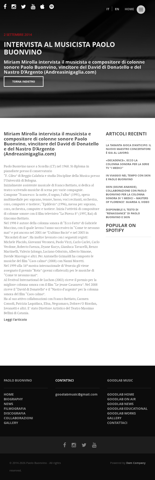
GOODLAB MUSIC (120, 380)
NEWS (8, 404)
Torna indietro (23, 81)
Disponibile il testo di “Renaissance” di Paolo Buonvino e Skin (123, 213)
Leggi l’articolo (15, 319)
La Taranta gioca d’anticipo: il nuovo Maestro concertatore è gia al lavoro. (128, 149)
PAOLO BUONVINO (18, 380)
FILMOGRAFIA (15, 408)
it (107, 9)
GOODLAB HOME (120, 394)
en (117, 9)
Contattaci (117, 423)
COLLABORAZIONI (18, 418)
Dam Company (136, 463)
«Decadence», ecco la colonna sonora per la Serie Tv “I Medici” (127, 164)
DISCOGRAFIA (15, 413)
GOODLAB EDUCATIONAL (127, 408)
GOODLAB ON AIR (121, 399)
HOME (129, 9)
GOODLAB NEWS (120, 404)
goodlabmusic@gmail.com (76, 394)
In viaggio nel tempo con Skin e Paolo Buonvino (128, 177)
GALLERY (11, 423)
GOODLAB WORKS (121, 413)
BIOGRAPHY (13, 399)
